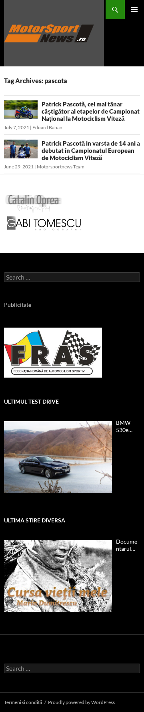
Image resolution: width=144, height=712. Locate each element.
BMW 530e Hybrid (125, 426)
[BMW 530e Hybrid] (58, 457)
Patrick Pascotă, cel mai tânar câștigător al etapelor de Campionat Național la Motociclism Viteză (91, 111)
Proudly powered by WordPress (81, 702)
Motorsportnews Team (60, 167)
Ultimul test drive (31, 401)
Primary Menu (134, 9)
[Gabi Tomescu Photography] (44, 223)
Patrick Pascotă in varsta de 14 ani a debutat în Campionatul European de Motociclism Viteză (91, 150)
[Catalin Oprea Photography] (33, 203)
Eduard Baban (47, 127)
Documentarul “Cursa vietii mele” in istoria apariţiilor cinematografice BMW (128, 545)
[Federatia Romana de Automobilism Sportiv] (53, 351)
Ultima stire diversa (34, 520)
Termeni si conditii (23, 702)
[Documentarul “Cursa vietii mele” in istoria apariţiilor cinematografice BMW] (58, 576)
